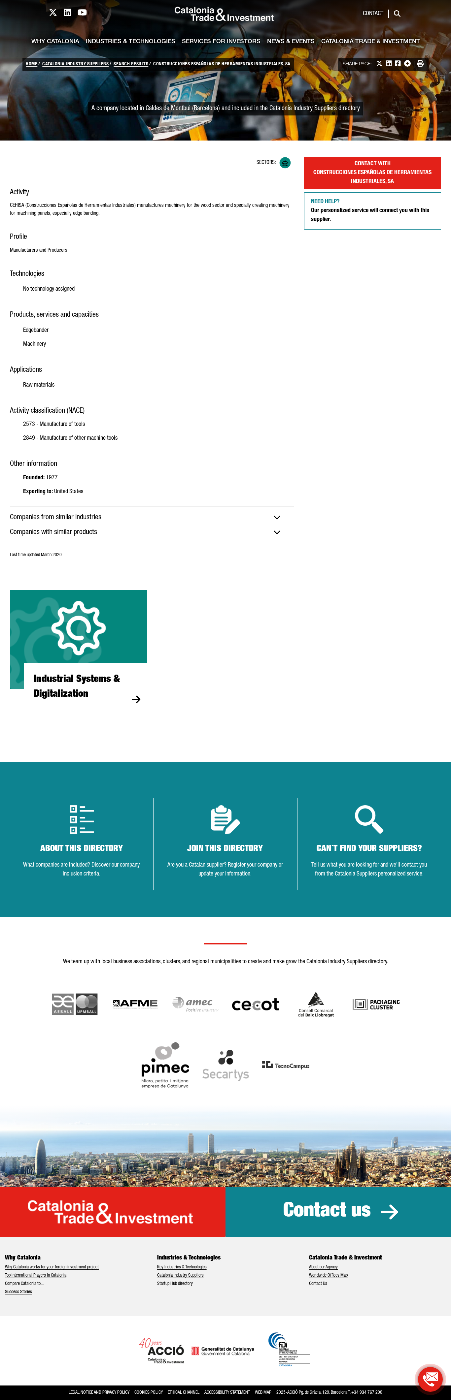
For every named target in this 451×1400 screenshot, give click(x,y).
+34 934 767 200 (366, 1392)
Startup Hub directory (175, 1284)
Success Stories (18, 1292)
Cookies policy (148, 1392)
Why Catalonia (55, 42)
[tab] (152, 517)
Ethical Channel (183, 1392)
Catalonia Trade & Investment (370, 42)
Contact (373, 14)
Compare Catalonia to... (24, 1284)
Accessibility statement (227, 1392)
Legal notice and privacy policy (99, 1392)
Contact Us (318, 1284)
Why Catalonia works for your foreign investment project (52, 1267)
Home (31, 64)
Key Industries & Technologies (182, 1267)
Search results (131, 64)
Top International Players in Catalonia (35, 1275)
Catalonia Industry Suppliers (75, 64)
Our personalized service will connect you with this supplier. (370, 211)
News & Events (291, 42)
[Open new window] (316, 1004)
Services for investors (221, 42)
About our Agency (323, 1267)
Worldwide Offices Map (328, 1275)
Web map (263, 1392)
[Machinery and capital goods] (285, 163)
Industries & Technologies (130, 42)
